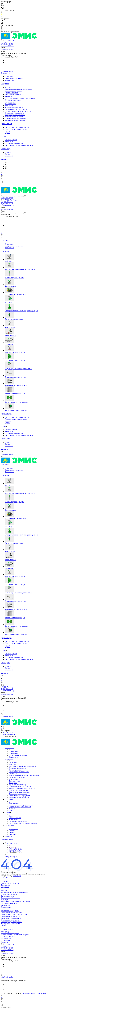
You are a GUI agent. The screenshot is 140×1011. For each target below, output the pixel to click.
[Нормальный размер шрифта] (2, 6)
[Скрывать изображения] (2, 23)
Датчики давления (11, 93)
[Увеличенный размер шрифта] (2, 8)
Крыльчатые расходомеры (14, 107)
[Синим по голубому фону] (1, 17)
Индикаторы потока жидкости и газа (18, 111)
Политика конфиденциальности (34, 993)
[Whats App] (5, 168)
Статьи (7, 154)
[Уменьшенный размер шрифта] (2, 3)
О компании (5, 73)
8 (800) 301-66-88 (7, 44)
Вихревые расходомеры (13, 91)
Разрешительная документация (16, 129)
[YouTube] (5, 166)
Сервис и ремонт (11, 140)
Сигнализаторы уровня (13, 100)
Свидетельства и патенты (14, 78)
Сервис (4, 136)
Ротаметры (9, 96)
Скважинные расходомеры (14, 113)
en (1, 174)
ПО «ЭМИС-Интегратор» (14, 143)
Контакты (4, 159)
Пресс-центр (5, 149)
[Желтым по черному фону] (1, 15)
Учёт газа (8, 87)
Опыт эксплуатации (8, 936)
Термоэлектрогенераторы (14, 117)
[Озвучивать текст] (2, 27)
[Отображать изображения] (2, 21)
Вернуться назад (6, 876)
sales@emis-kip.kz (7, 49)
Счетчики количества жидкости (16, 109)
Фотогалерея (9, 80)
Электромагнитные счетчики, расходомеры (20, 98)
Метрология (9, 141)
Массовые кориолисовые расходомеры (18, 89)
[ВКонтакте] (5, 163)
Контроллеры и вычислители (15, 115)
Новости (8, 152)
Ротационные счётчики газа (14, 94)
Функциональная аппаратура (15, 120)
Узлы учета (9, 105)
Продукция (5, 84)
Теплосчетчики (10, 104)
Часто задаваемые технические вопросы (19, 145)
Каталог (8, 131)
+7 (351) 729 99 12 (10, 40)
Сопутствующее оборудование (15, 118)
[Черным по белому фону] (1, 12)
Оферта (7, 133)
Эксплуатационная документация (17, 127)
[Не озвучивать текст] (2, 30)
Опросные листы (7, 71)
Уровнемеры (9, 102)
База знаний (9, 156)
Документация (6, 124)
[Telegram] (5, 165)
